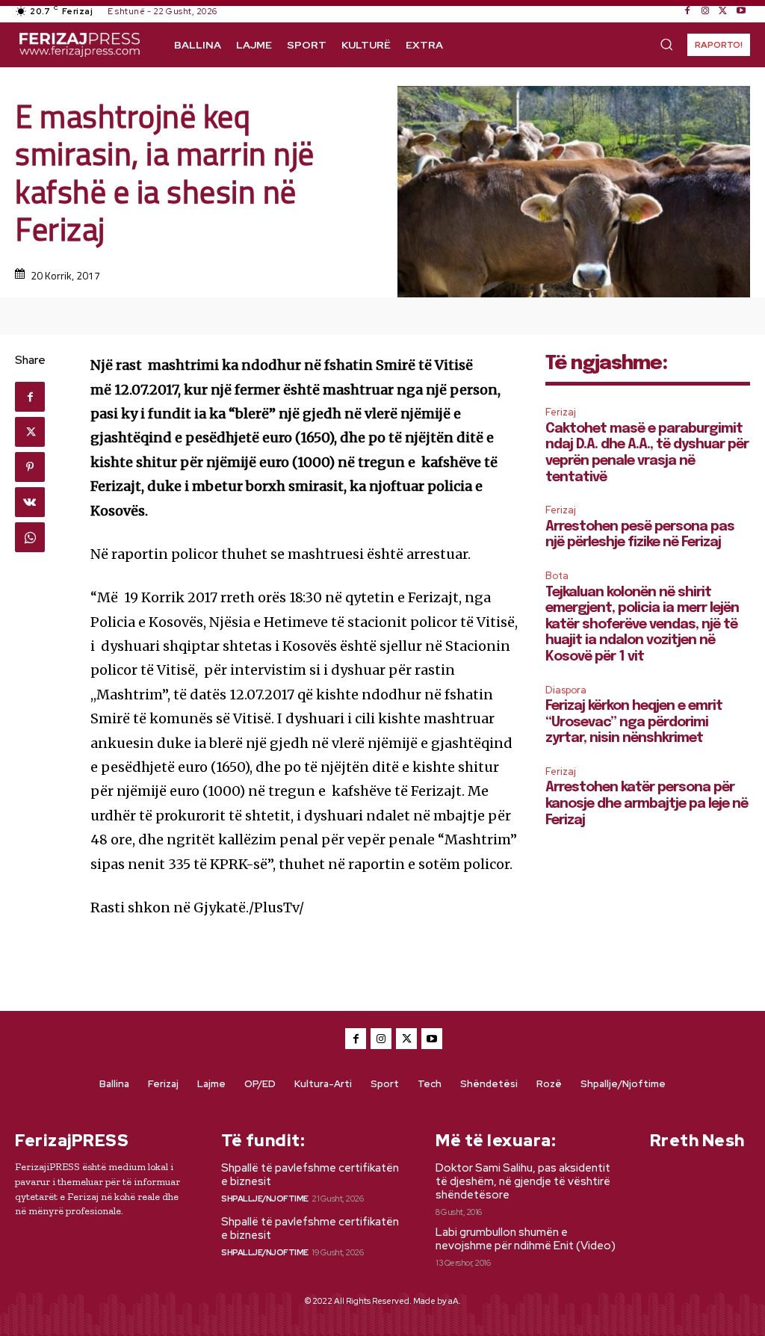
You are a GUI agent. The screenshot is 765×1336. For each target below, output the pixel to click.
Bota (557, 575)
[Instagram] (705, 11)
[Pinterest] (30, 467)
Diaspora (565, 690)
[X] (723, 11)
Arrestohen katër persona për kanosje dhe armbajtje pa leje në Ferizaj (646, 803)
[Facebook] (687, 11)
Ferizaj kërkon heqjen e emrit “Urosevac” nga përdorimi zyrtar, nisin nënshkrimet (633, 722)
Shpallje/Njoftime (265, 1198)
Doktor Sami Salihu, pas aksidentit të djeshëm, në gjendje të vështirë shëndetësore (523, 1181)
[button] (666, 44)
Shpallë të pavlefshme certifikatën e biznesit (310, 1174)
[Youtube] (741, 11)
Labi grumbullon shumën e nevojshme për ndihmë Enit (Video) (526, 1239)
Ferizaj (560, 412)
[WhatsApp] (30, 537)
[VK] (30, 502)
